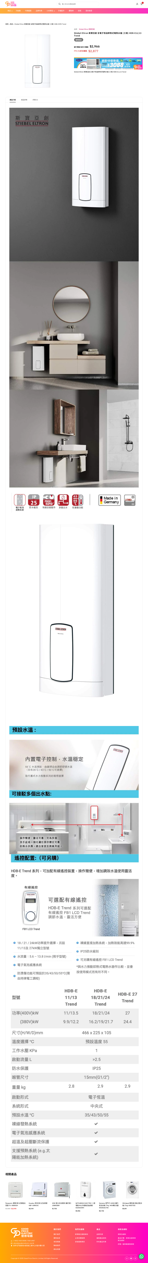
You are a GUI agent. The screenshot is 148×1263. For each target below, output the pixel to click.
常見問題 (57, 1242)
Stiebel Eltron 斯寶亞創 (87, 29)
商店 (11, 24)
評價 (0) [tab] (35, 100)
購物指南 (57, 1238)
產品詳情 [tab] (24, 100)
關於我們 (57, 1234)
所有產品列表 (101, 1242)
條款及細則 (122, 1234)
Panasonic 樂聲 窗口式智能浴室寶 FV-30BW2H (15, 1204)
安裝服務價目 (80, 1242)
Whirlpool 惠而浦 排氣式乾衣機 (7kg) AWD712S (132, 1204)
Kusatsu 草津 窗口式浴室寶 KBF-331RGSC (38, 1204)
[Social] (127, 1258)
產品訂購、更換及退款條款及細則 (127, 1239)
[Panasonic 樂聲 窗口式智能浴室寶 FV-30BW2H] (15, 1190)
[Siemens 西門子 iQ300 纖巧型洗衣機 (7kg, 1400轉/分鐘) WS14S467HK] (109, 1190)
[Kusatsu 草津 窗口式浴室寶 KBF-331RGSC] (39, 1190)
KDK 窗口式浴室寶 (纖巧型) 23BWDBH (61, 1204)
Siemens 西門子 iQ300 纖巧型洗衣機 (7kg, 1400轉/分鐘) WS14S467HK (109, 1205)
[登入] (137, 4)
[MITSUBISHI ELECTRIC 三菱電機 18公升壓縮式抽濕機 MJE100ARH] (86, 1190)
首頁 (6, 24)
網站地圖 (57, 1249)
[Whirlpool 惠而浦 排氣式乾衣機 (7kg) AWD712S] (132, 1190)
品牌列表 (100, 1234)
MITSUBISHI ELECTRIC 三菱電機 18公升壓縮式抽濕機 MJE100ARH (85, 1205)
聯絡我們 (57, 1245)
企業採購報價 (80, 1238)
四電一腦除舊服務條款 (126, 1244)
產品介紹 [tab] (13, 100)
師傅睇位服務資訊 (81, 1234)
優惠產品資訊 (101, 1238)
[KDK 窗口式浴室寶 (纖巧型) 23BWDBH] (62, 1190)
